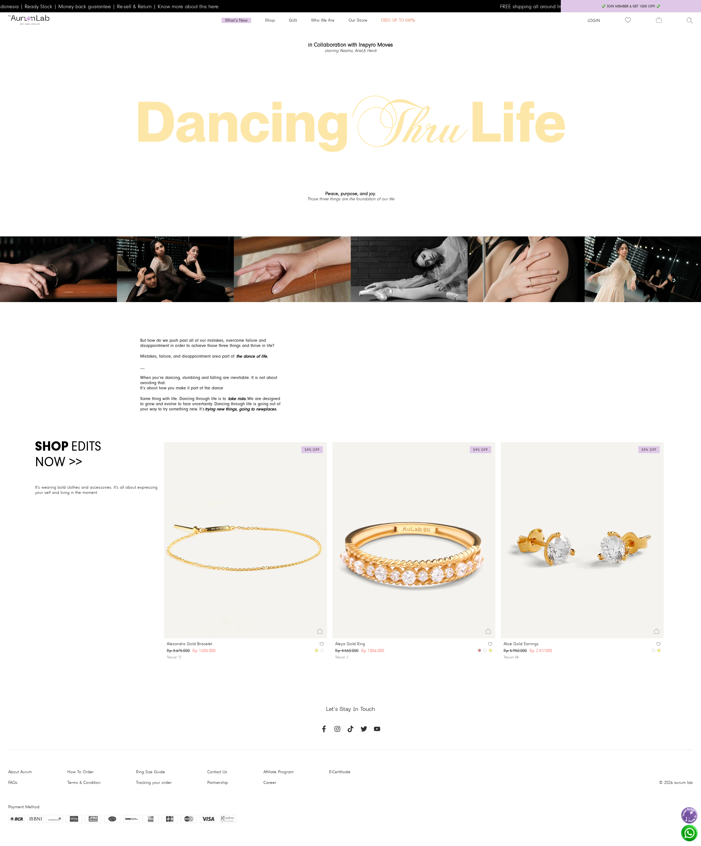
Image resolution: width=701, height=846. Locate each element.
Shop (270, 20)
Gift (293, 20)
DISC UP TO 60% (398, 20)
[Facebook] (324, 730)
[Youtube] (377, 730)
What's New (236, 20)
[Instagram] (337, 730)
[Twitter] (364, 730)
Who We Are (322, 20)
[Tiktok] (350, 730)
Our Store (358, 20)
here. (214, 6)
